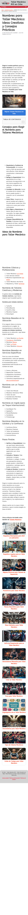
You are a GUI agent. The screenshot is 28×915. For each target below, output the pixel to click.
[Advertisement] (14, 50)
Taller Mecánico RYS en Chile (18, 3)
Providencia (10, 340)
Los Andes (20, 273)
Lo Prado (13, 344)
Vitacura (19, 346)
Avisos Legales (5, 778)
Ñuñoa (15, 342)
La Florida (20, 338)
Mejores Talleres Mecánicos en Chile (14, 112)
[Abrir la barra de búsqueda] (26, 7)
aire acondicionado (12, 380)
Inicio (3, 10)
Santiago (21, 283)
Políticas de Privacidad (14, 778)
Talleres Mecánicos (15, 519)
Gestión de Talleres (9, 10)
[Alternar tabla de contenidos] (22, 122)
